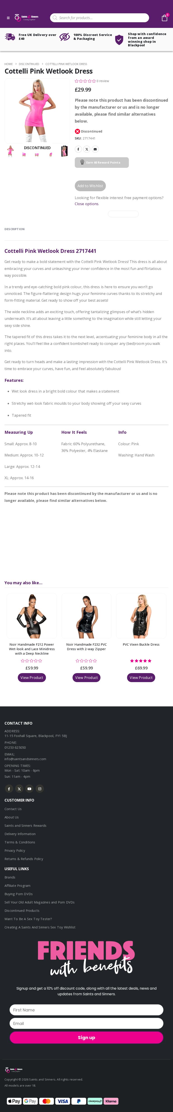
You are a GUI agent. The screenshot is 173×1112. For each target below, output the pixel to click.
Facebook (78, 149)
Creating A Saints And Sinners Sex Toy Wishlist (40, 927)
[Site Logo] (26, 18)
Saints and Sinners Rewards (25, 825)
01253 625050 (15, 747)
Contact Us (13, 809)
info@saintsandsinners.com (25, 759)
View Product (31, 677)
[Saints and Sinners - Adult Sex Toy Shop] (14, 1070)
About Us (12, 817)
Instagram (40, 788)
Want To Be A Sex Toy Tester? (28, 919)
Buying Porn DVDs (19, 894)
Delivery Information (20, 834)
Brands (10, 877)
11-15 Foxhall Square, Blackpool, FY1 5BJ (36, 736)
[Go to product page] (32, 615)
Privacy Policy (15, 850)
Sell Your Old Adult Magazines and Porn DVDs (40, 902)
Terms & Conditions (20, 842)
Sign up (86, 1037)
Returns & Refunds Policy (24, 859)
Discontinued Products (22, 910)
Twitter (86, 149)
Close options (87, 203)
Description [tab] (15, 229)
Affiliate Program (17, 885)
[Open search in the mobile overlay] (99, 17)
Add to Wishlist (90, 185)
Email (95, 149)
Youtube (29, 788)
